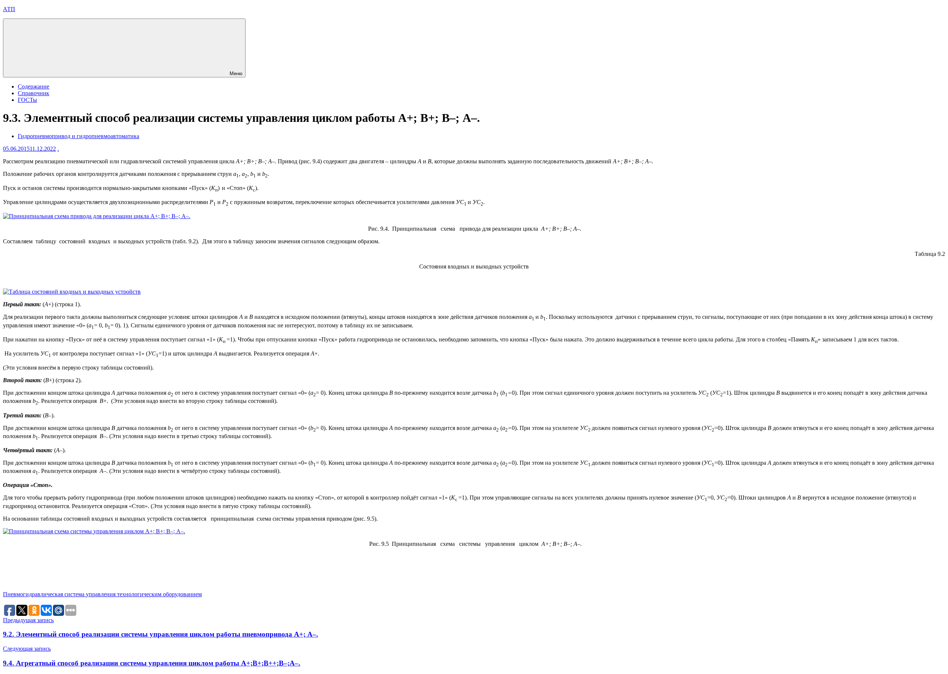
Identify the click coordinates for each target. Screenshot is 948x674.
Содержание (33, 86)
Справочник (33, 93)
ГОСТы (27, 100)
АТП (9, 9)
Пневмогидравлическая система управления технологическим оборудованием (102, 594)
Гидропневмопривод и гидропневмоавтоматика (78, 136)
